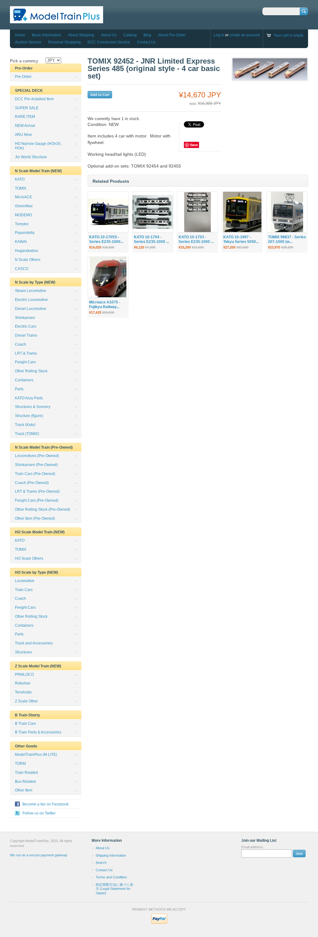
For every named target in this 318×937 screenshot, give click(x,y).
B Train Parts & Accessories (38, 732)
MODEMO (23, 215)
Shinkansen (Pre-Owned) (36, 465)
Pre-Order (23, 76)
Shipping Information (111, 855)
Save (194, 144)
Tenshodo (23, 692)
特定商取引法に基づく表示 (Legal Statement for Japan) (114, 889)
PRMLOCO (24, 674)
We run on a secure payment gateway (38, 855)
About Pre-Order (172, 35)
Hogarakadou (26, 251)
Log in (219, 35)
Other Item (23, 790)
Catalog (130, 35)
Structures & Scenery (32, 407)
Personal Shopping (64, 42)
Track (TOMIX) (27, 434)
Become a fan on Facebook (45, 804)
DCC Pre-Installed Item (34, 99)
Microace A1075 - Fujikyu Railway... (104, 304)
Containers (24, 380)
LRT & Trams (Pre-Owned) (37, 491)
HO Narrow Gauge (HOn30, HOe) (38, 145)
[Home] (56, 20)
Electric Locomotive (31, 300)
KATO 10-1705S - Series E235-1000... (106, 239)
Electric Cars (25, 326)
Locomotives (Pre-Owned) (37, 456)
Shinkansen (25, 318)
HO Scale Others (29, 558)
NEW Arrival (25, 125)
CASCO (21, 269)
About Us (108, 35)
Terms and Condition (111, 877)
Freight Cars (25, 362)
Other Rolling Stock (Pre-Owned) (42, 509)
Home (20, 35)
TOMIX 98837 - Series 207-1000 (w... (287, 239)
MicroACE (23, 197)
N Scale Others (27, 260)
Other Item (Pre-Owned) (35, 518)
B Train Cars (25, 723)
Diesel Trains (26, 335)
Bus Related (25, 781)
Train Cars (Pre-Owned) (35, 474)
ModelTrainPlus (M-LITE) (36, 754)
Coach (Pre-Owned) (32, 483)
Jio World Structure (31, 157)
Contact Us (146, 42)
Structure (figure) (29, 416)
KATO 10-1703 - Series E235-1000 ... (196, 239)
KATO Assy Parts (29, 398)
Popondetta (24, 233)
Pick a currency (24, 61)
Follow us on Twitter (39, 813)
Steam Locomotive (30, 291)
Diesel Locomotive (30, 309)
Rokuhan (22, 683)
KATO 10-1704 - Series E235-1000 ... (151, 239)
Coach (20, 344)
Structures (23, 652)
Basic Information (46, 35)
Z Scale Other (26, 701)
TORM (20, 763)
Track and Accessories (34, 643)
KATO (20, 179)
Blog (147, 35)
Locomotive (24, 581)
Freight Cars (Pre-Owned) (36, 500)
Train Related (26, 772)
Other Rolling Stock (31, 371)
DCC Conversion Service (109, 42)
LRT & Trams (26, 353)
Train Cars (24, 590)
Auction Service (28, 42)
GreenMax (24, 206)
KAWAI (21, 242)
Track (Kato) (25, 425)
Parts (19, 389)
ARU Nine (23, 134)
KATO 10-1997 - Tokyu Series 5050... (241, 239)
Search (101, 862)
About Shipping (81, 35)
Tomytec (22, 224)
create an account (244, 35)
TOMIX (20, 188)
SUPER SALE (27, 108)
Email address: (252, 847)
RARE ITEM (25, 116)
